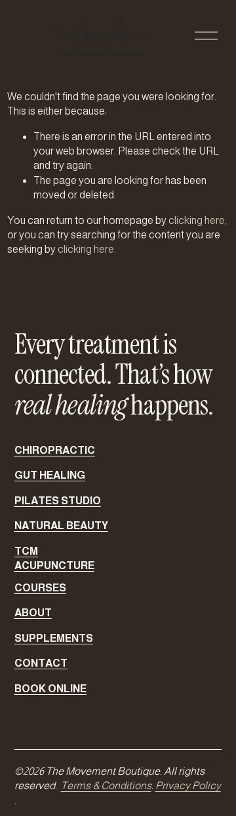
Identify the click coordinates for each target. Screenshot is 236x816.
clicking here (196, 220)
